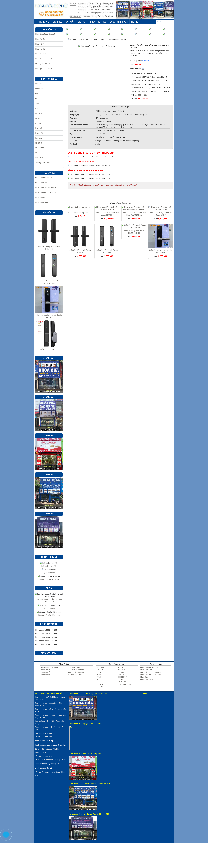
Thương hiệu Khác (42, 163)
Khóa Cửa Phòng (41, 202)
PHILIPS (38, 113)
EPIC (37, 93)
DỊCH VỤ (81, 22)
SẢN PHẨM (70, 22)
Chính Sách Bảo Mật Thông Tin (47, 763)
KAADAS (38, 128)
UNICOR (38, 143)
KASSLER (39, 133)
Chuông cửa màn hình (44, 64)
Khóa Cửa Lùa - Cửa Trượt (45, 192)
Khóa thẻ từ (40, 49)
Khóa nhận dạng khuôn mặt (46, 34)
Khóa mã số (40, 44)
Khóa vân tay (40, 39)
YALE (37, 103)
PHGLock (38, 84)
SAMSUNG (39, 89)
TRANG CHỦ (44, 22)
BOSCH (38, 118)
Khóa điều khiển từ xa (44, 59)
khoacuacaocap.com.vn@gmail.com (54, 745)
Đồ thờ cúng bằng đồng (51, 772)
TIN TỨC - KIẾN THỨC (97, 22)
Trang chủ (81, 39)
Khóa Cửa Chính (41, 197)
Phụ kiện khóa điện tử (44, 69)
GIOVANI (38, 123)
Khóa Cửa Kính (41, 182)
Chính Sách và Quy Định (44, 768)
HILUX (37, 153)
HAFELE (38, 138)
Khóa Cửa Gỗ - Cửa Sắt (44, 177)
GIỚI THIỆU (57, 22)
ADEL (37, 98)
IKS (36, 108)
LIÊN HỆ (134, 22)
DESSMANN (40, 148)
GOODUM (39, 158)
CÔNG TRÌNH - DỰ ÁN (119, 22)
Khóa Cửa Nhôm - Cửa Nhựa (46, 187)
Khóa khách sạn (41, 54)
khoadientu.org (47, 740)
